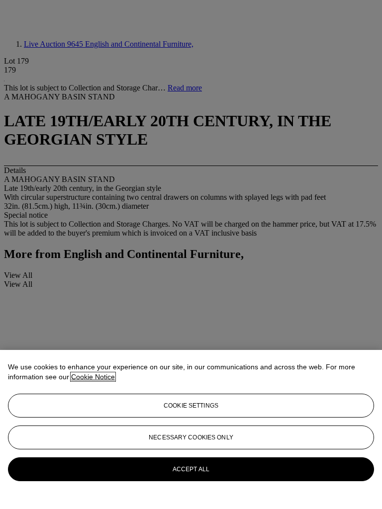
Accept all (191, 469)
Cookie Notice (93, 377)
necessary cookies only (191, 437)
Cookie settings (191, 405)
